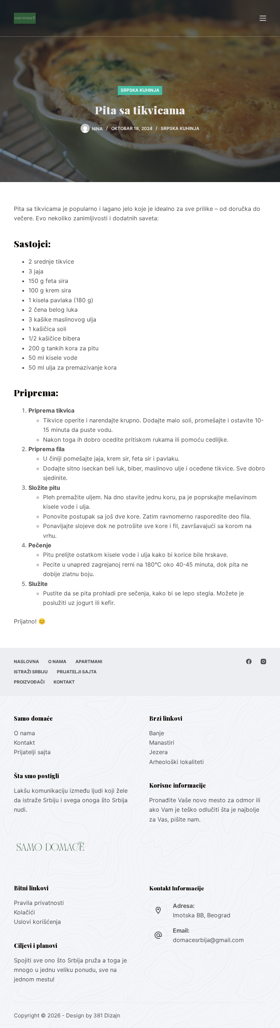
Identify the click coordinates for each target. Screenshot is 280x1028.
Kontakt (64, 682)
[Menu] (263, 18)
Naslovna (26, 661)
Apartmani (88, 661)
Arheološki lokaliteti (176, 761)
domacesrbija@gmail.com (208, 940)
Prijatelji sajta (77, 671)
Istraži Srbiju (31, 671)
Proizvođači (29, 682)
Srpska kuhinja (140, 90)
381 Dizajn (106, 1015)
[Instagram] (263, 661)
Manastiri (161, 742)
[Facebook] (249, 661)
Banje (157, 733)
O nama (57, 661)
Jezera (158, 752)
